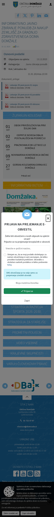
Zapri (27, 300)
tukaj (9, 264)
